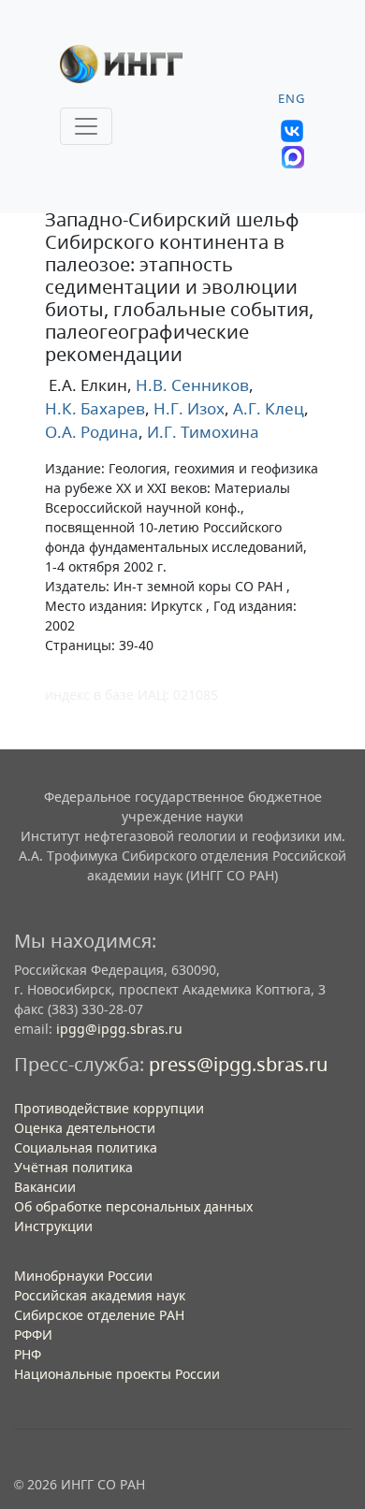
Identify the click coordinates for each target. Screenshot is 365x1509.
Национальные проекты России (117, 1374)
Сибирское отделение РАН (99, 1315)
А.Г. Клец (266, 408)
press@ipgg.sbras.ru (238, 1064)
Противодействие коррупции (109, 1108)
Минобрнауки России (83, 1275)
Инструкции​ (53, 1226)
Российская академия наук (99, 1295)
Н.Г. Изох (187, 408)
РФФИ (33, 1334)
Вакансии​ (45, 1187)
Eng (291, 99)
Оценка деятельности (84, 1128)
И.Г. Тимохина (201, 432)
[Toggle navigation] (86, 126)
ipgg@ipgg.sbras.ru (119, 1028)
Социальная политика (85, 1147)
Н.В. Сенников (190, 385)
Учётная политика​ (73, 1167)
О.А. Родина (92, 432)
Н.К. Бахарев (95, 408)
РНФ (27, 1354)
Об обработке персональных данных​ (133, 1206)
